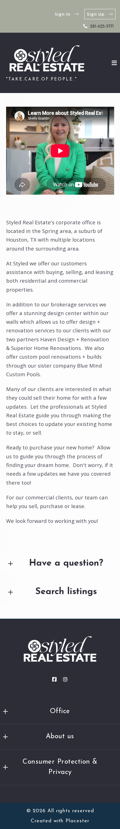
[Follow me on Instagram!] (65, 679)
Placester (77, 821)
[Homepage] (47, 58)
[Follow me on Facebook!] (54, 679)
